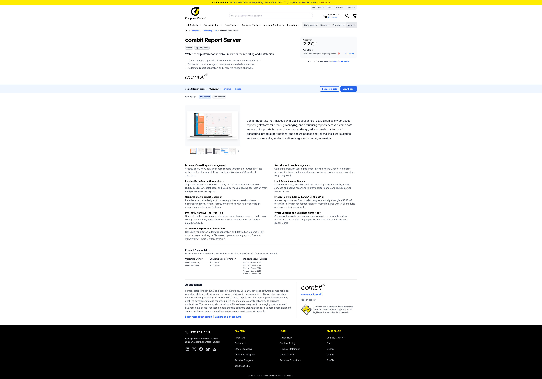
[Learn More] (338, 53)
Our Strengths (318, 7)
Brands (323, 25)
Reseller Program (244, 360)
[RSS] (214, 349)
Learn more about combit (198, 316)
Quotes (331, 349)
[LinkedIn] (187, 349)
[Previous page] (187, 151)
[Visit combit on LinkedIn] (307, 300)
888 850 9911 (200, 332)
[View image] (193, 151)
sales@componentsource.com (201, 338)
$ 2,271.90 (349, 54)
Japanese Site (242, 365)
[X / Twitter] (194, 349)
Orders (330, 354)
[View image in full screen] (212, 125)
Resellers (339, 7)
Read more (324, 2)
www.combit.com (310, 294)
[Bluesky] (208, 349)
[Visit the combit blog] (314, 300)
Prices (238, 89)
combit (189, 48)
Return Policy (287, 354)
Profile (330, 360)
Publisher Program (245, 354)
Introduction (205, 97)
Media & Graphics (272, 25)
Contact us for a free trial (338, 61)
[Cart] (354, 16)
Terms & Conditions (290, 360)
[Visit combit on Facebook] (303, 300)
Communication (211, 25)
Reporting (292, 25)
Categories (309, 25)
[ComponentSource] (195, 13)
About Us (240, 337)
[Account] (346, 16)
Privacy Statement (290, 349)
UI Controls (192, 25)
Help (330, 7)
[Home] (186, 31)
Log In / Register (336, 337)
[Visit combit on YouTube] (310, 300)
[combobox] (271, 16)
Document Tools (250, 25)
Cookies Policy (288, 343)
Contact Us (241, 343)
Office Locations (243, 349)
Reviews (227, 89)
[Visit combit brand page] (196, 76)
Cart (329, 343)
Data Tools (230, 25)
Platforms (337, 25)
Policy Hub (286, 337)
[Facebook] (201, 349)
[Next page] (238, 151)
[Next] (233, 125)
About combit (219, 97)
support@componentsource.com (202, 341)
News (350, 25)
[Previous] (192, 125)
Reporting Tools (210, 31)
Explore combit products (228, 316)
